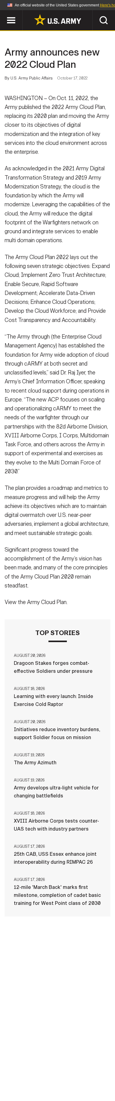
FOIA (99, 1074)
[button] (3, 13)
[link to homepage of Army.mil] (58, 20)
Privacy (87, 1065)
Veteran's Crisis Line (76, 1082)
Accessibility (67, 1074)
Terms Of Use (25, 1074)
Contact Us (54, 1065)
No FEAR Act (27, 1082)
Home (25, 1065)
